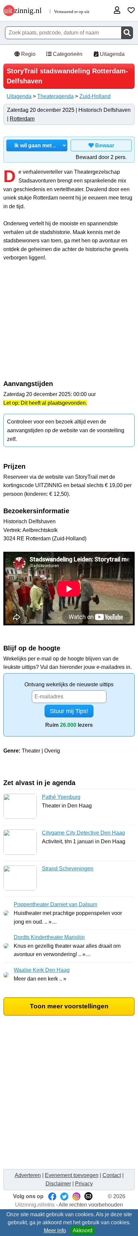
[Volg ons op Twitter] (64, 1196)
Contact (111, 1175)
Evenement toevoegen (71, 1175)
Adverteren (28, 1175)
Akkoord (82, 1230)
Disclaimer (58, 1183)
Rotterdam (22, 119)
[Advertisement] (69, 324)
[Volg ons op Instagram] (76, 1196)
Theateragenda (55, 96)
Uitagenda (111, 54)
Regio (28, 54)
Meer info (55, 1230)
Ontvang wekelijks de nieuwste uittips (69, 684)
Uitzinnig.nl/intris (35, 1205)
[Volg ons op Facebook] (52, 1196)
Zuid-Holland (95, 96)
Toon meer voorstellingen (69, 1006)
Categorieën (67, 54)
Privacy (84, 1183)
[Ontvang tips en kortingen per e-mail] (88, 1196)
